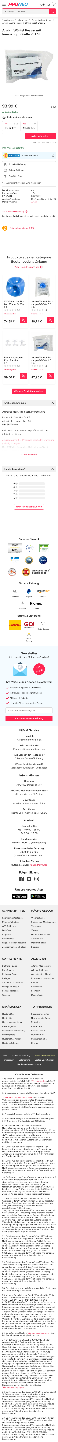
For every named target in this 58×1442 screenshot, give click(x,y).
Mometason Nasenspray (42, 978)
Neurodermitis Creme (41, 1018)
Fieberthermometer (40, 1014)
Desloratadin (37, 995)
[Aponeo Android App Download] (38, 896)
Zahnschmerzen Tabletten (14, 947)
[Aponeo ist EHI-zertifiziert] (30, 548)
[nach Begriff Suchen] (52, 11)
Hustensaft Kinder (10, 1043)
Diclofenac (7, 930)
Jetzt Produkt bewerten (29, 506)
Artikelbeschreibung (15, 403)
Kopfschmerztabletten (12, 917)
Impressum (9, 1059)
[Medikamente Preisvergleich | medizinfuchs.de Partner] (12, 572)
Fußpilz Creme (38, 1030)
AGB (5, 1055)
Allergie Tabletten (39, 970)
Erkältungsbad (9, 1026)
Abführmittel (37, 938)
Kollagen (6, 978)
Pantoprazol (36, 1026)
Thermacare (36, 926)
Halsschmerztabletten (12, 1022)
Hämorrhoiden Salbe (40, 934)
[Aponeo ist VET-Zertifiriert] (15, 560)
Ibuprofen (6, 934)
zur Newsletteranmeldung (29, 718)
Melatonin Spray (9, 974)
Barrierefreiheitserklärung (29, 1064)
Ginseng (6, 995)
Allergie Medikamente (41, 965)
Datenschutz (24, 1059)
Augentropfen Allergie (41, 974)
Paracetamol (8, 938)
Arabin (34, 201)
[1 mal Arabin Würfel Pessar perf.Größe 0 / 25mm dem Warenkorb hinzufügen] (50, 320)
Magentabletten (38, 942)
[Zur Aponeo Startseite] (18, 4)
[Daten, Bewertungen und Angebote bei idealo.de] (43, 560)
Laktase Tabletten (10, 990)
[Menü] (4, 4)
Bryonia (34, 1043)
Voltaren (35, 930)
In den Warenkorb (40, 136)
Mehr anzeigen (29, 454)
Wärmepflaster (38, 917)
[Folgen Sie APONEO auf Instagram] (36, 878)
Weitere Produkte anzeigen (29, 391)
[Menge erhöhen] (18, 136)
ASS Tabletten (9, 926)
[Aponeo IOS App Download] (20, 896)
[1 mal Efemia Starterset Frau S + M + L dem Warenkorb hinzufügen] (23, 376)
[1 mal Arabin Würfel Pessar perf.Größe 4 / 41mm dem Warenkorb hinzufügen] (50, 376)
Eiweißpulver (8, 970)
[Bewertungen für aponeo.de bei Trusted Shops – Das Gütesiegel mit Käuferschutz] (15, 548)
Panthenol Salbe (39, 1038)
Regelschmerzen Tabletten (14, 942)
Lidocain (35, 947)
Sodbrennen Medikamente (43, 922)
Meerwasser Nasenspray (13, 1030)
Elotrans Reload (9, 965)
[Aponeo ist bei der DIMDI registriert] (44, 548)
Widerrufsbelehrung (20, 1055)
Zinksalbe (35, 1022)
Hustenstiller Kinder (11, 1038)
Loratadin (35, 990)
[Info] (53, 155)
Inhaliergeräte (8, 1034)
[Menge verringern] (5, 136)
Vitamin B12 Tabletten (12, 982)
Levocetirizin (37, 986)
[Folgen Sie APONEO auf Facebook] (21, 878)
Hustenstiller (8, 1014)
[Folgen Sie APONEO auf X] (29, 878)
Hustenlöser (8, 1018)
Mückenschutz (37, 1034)
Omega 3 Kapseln (10, 986)
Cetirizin (35, 982)
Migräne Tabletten (10, 922)
